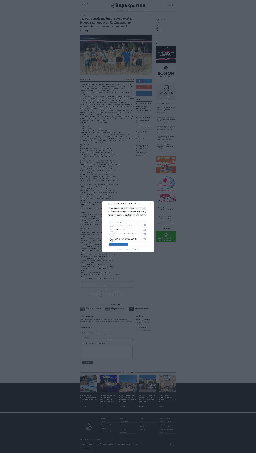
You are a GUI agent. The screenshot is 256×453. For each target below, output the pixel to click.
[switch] (144, 225)
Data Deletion (120, 249)
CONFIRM (118, 244)
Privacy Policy (135, 249)
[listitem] (128, 222)
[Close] (151, 204)
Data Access (128, 249)
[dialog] (128, 226)
